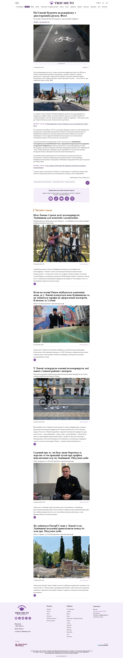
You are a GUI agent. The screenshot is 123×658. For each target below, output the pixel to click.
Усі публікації (19, 6)
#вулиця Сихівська (70, 181)
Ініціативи (93, 6)
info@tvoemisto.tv (19, 628)
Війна (32, 6)
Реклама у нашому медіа (99, 611)
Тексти (48, 611)
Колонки (49, 616)
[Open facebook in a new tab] (51, 198)
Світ (99, 6)
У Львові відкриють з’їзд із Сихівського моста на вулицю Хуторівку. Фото (60, 125)
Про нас (95, 609)
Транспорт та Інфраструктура (49, 6)
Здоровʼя (73, 6)
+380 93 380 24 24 (19, 626)
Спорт (67, 6)
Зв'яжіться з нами (98, 617)
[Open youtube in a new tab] (61, 198)
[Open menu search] (103, 3)
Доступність (96, 613)
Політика (104, 6)
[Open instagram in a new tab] (67, 198)
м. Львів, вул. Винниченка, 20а (22, 631)
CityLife (27, 6)
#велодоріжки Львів (58, 181)
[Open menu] (106, 3)
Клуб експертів (51, 620)
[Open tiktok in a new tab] (56, 198)
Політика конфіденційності (100, 615)
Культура (86, 6)
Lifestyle (79, 6)
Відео (48, 614)
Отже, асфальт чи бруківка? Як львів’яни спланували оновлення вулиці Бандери (59, 166)
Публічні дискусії (51, 618)
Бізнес (37, 6)
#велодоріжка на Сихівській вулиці (42, 181)
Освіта (62, 6)
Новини (49, 609)
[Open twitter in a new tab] (72, 198)
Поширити (85, 67)
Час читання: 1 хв (44, 22)
